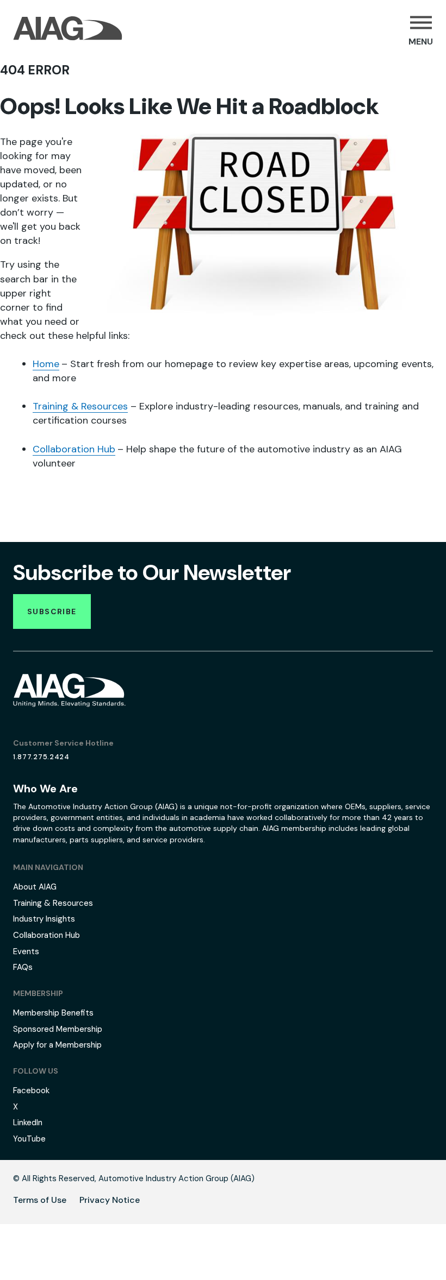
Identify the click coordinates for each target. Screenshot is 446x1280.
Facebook (31, 1090)
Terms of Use (39, 1200)
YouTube (29, 1138)
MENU (420, 41)
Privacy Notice (109, 1200)
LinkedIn (27, 1122)
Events (26, 951)
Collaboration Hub (74, 449)
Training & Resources (80, 406)
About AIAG (35, 886)
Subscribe (52, 611)
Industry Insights (44, 918)
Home (46, 363)
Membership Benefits (53, 1012)
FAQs (23, 967)
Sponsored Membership (57, 1029)
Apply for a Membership (57, 1044)
